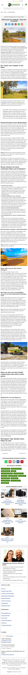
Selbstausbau (5, 478)
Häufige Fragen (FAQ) (6, 591)
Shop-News (7, 499)
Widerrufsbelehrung (5, 613)
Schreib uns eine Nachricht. (7, 654)
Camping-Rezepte (16, 468)
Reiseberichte (13, 475)
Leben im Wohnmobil (7, 473)
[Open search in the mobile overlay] (14, 8)
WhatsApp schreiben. (6, 642)
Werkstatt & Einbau (5, 605)
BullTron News (5, 468)
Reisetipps (22, 475)
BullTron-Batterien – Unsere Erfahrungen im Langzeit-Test (7, 540)
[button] (6, 24)
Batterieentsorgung (5, 598)
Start (2, 12)
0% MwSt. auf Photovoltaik (7, 593)
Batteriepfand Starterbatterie (7, 596)
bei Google (10, 636)
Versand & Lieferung (6, 600)
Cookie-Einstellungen (6, 625)
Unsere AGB (4, 618)
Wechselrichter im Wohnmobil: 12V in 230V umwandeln (7, 522)
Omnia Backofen (18, 473)
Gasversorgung (5, 471)
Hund (13, 471)
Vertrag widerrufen (5, 615)
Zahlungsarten (4, 603)
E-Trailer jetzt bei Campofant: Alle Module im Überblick (7, 502)
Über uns (3, 588)
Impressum (3, 622)
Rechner (4, 475)
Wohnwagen (5, 482)
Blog (5, 12)
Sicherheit (14, 478)
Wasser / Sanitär (16, 480)
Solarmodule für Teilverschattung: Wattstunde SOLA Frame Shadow (20, 502)
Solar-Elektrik (5, 480)
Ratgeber (7, 518)
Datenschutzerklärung (6, 620)
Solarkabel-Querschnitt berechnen (20, 521)
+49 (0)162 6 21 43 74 (6, 640)
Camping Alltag (11, 12)
